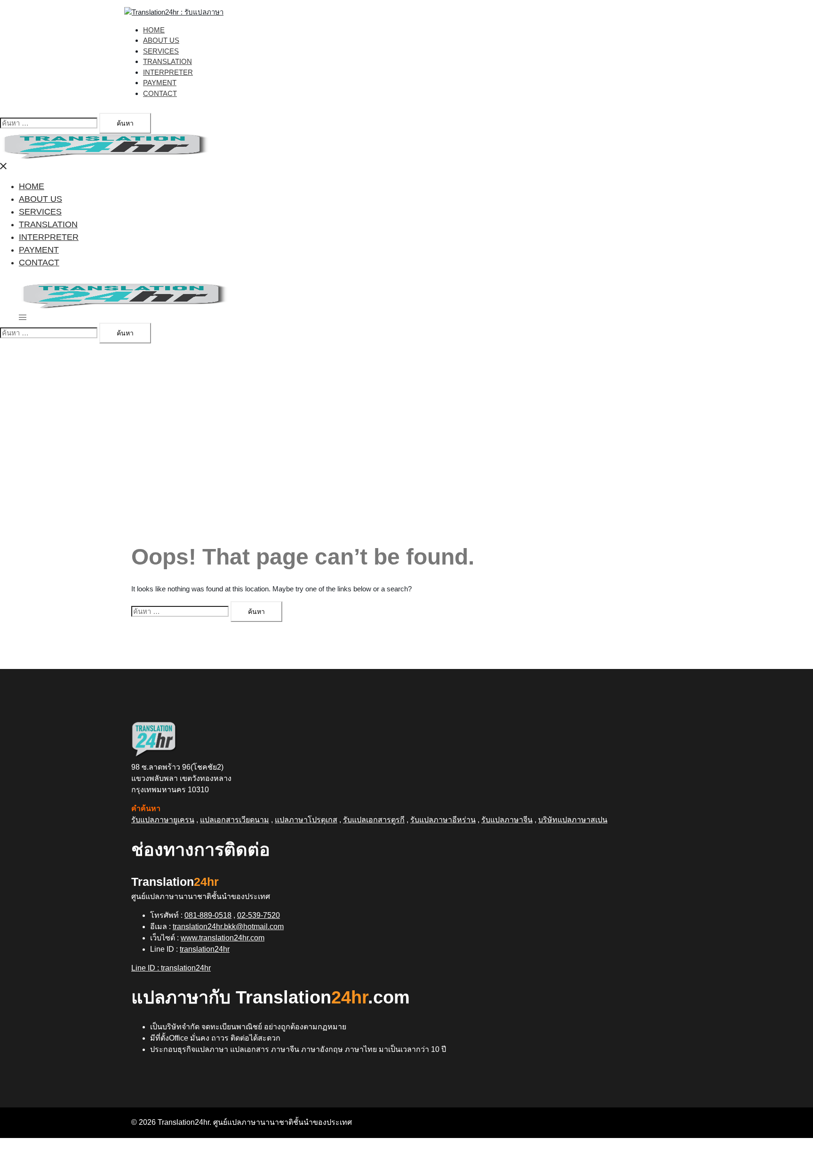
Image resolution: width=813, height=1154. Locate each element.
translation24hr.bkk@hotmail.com (228, 927)
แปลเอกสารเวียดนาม (234, 820)
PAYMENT (159, 83)
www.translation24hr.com (222, 938)
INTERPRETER (168, 72)
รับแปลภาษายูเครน (162, 820)
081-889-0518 (207, 915)
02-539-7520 (258, 915)
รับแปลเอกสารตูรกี (374, 820)
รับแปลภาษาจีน (507, 820)
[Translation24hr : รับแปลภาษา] (173, 12)
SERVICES (161, 51)
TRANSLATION (167, 61)
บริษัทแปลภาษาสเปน (572, 820)
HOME (154, 30)
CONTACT (160, 93)
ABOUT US (161, 40)
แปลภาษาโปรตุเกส (306, 820)
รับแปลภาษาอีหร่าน (443, 820)
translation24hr (205, 949)
